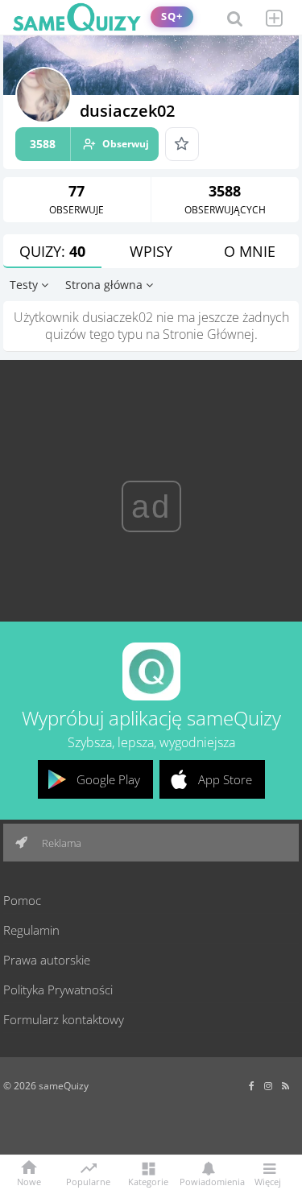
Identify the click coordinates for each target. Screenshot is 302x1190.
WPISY (151, 251)
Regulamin (31, 930)
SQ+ (172, 16)
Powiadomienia (208, 1181)
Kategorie (148, 1181)
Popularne (88, 1180)
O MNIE (249, 251)
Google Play (108, 779)
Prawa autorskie (46, 960)
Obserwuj (89, 143)
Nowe (29, 1181)
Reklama (60, 843)
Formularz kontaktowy (63, 1019)
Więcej (267, 1181)
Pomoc (22, 900)
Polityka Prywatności (58, 989)
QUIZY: (52, 251)
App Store (225, 779)
